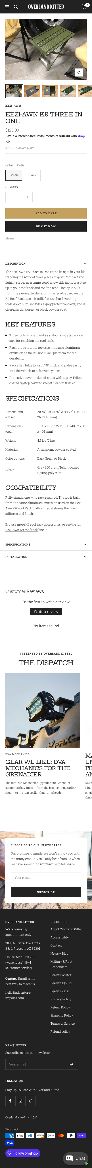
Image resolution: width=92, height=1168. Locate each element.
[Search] (16, 7)
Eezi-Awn (13, 105)
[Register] (71, 1064)
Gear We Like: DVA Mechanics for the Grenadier (37, 768)
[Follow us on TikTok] (30, 1101)
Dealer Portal (59, 991)
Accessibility (59, 937)
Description (15, 263)
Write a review (46, 611)
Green (14, 175)
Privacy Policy (60, 999)
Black (32, 175)
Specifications (17, 544)
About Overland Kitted (66, 929)
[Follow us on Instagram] (20, 1101)
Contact (56, 945)
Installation (16, 557)
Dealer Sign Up (60, 983)
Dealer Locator (60, 975)
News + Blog (59, 953)
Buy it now (46, 226)
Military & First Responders (61, 964)
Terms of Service (62, 1023)
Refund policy (60, 1031)
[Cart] (84, 6)
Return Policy (60, 1007)
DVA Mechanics (17, 754)
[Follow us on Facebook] (10, 1101)
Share (9, 238)
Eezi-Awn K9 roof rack (21, 530)
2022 (34, 1117)
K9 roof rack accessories (43, 524)
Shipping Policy (61, 1015)
